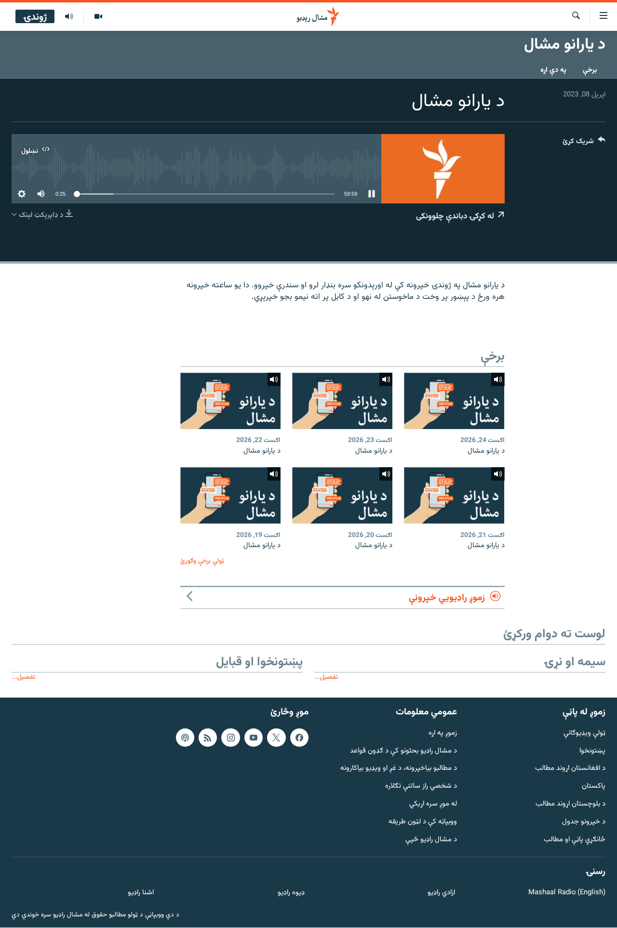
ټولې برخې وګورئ (202, 560)
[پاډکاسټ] (185, 737)
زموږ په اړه (443, 733)
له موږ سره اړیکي (433, 804)
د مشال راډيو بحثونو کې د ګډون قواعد (403, 751)
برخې (590, 70)
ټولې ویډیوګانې (584, 733)
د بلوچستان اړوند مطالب (570, 804)
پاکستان (593, 786)
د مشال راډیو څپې (431, 840)
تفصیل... (326, 677)
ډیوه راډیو (291, 893)
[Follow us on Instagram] (230, 737)
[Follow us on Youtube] (253, 737)
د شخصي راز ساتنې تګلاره (421, 786)
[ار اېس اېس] (208, 737)
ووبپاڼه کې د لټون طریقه (423, 822)
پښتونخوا (592, 751)
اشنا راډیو (141, 893)
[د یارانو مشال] (454, 401)
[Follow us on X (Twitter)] (276, 737)
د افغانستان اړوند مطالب (570, 769)
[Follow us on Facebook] (299, 737)
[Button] (584, 143)
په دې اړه (553, 70)
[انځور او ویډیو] (98, 17)
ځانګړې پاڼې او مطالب (574, 840)
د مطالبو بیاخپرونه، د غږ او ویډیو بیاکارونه (398, 769)
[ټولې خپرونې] (68, 17)
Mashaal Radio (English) (566, 893)
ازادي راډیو (441, 893)
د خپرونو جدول (583, 822)
